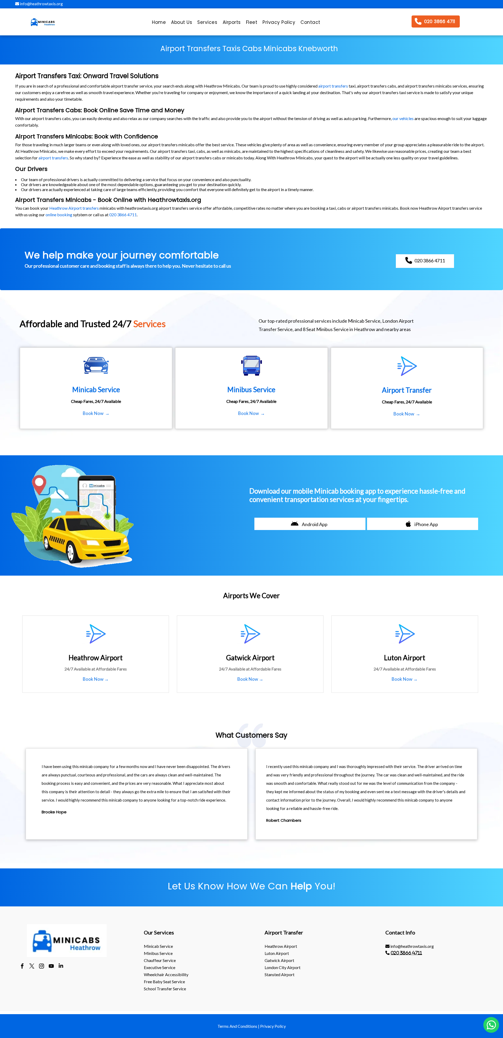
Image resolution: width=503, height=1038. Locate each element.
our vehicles (403, 118)
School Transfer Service (165, 988)
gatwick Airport (279, 960)
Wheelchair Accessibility (166, 974)
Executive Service (159, 967)
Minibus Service (158, 953)
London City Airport (282, 967)
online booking (59, 214)
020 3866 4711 (123, 214)
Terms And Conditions (237, 1026)
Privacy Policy (273, 1026)
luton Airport (277, 953)
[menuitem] (158, 23)
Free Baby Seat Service (164, 981)
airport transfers (333, 85)
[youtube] (51, 966)
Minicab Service (158, 946)
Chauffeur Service (160, 960)
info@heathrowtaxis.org (41, 3)
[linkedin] (61, 966)
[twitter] (32, 966)
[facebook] (22, 966)
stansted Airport (279, 974)
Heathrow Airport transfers (74, 208)
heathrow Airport (281, 946)
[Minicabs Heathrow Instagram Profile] (41, 966)
